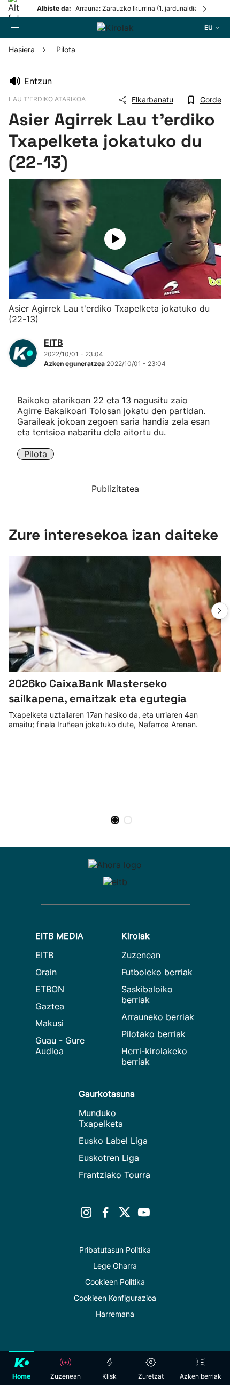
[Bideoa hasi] (115, 239)
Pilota (35, 454)
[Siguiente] (205, 8)
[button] (219, 610)
